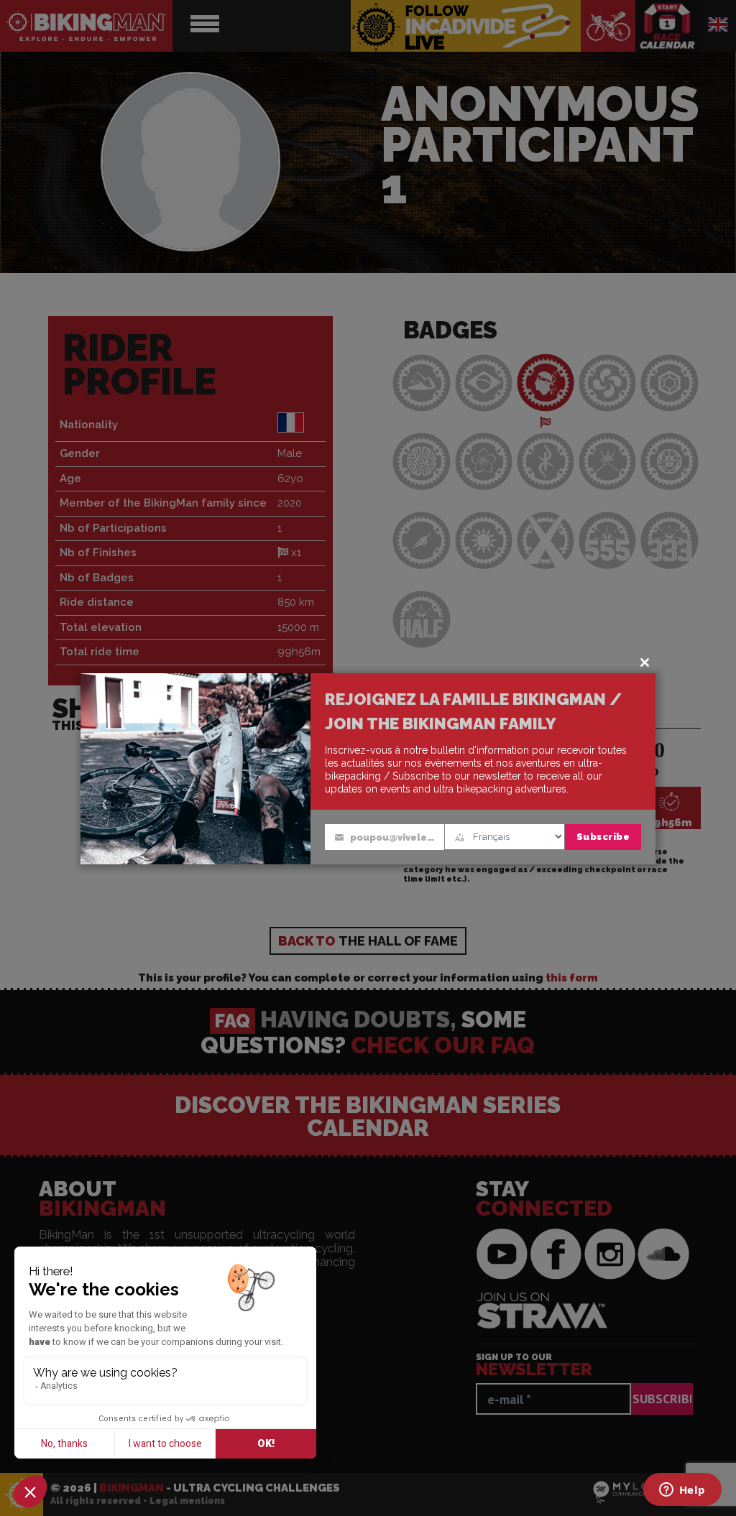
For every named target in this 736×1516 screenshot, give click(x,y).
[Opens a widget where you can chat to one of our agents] (682, 1491)
